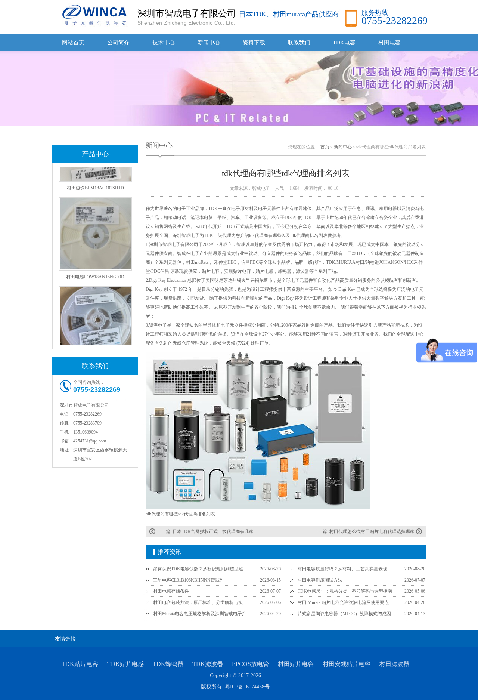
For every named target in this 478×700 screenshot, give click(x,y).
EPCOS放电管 (250, 664)
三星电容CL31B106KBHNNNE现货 (187, 580)
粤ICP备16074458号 (247, 687)
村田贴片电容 (296, 664)
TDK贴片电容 (80, 664)
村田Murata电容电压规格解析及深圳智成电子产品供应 (202, 613)
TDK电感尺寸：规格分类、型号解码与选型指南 (345, 591)
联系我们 (299, 43)
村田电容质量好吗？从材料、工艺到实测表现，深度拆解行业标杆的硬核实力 (346, 568)
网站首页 (73, 43)
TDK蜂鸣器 (168, 664)
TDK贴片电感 (125, 664)
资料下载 (254, 43)
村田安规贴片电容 (346, 664)
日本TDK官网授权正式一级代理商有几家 (213, 531)
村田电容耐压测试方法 (320, 580)
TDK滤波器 (207, 664)
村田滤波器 (394, 664)
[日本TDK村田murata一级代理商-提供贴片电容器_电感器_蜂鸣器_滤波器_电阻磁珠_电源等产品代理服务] (93, 14)
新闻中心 (209, 43)
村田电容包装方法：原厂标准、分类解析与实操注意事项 (202, 602)
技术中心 (163, 43)
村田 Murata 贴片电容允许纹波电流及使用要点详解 (346, 602)
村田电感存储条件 (171, 591)
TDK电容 (344, 43)
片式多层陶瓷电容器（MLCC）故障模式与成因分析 (346, 613)
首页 (324, 146)
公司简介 (118, 43)
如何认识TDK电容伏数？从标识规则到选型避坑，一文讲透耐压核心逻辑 (202, 568)
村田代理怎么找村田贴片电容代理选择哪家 (372, 531)
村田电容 (389, 43)
